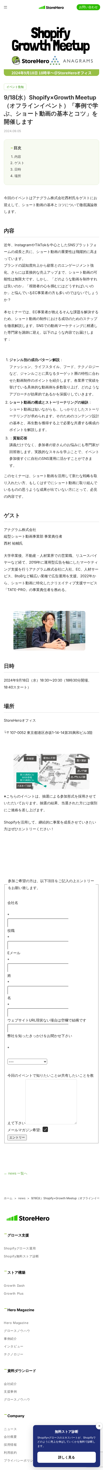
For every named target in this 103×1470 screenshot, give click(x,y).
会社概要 (10, 1437)
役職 (11, 934)
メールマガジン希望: (24, 1130)
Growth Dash (14, 1285)
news (21, 1198)
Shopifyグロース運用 (20, 1248)
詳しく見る (66, 1457)
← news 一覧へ (15, 1173)
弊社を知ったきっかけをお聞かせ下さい (39, 1035)
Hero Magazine (16, 1323)
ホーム (8, 1198)
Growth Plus (14, 1293)
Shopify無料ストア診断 (21, 1256)
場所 (17, 176)
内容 (17, 156)
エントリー (17, 1137)
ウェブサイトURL (21, 1020)
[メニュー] (5, 7)
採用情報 (10, 1444)
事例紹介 (10, 1339)
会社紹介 (10, 1384)
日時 (17, 169)
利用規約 (10, 1452)
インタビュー (13, 1346)
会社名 (12, 902)
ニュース (10, 1429)
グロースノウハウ (17, 1331)
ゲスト (19, 163)
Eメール (13, 956)
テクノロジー (13, 1354)
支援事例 (10, 1392)
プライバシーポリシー (20, 1460)
